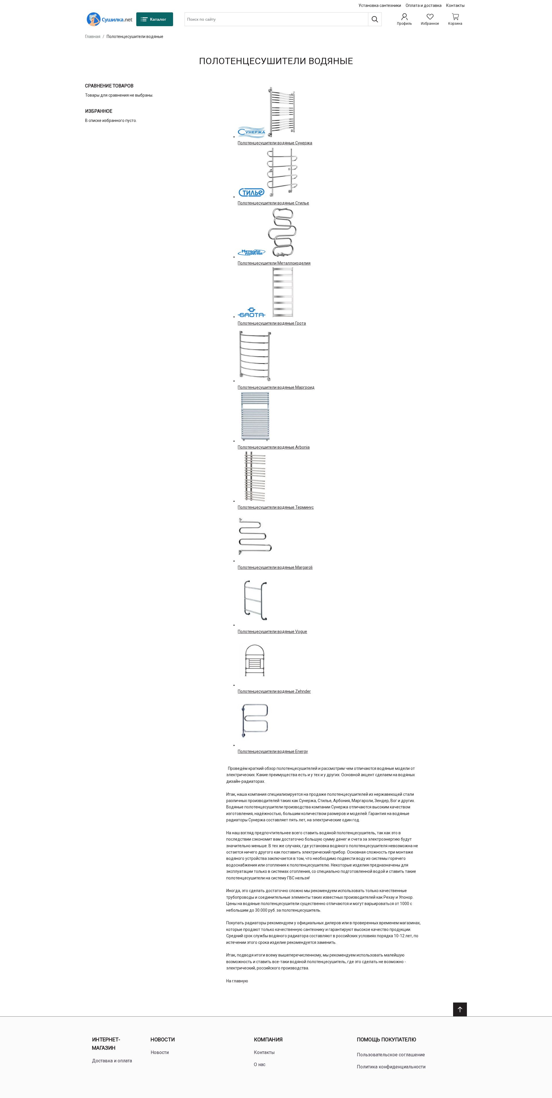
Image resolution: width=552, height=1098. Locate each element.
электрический (240, 968)
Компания (268, 1039)
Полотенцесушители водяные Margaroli (275, 567)
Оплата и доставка (424, 5)
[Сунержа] (251, 132)
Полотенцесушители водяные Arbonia (274, 447)
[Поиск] (375, 19)
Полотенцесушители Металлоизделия (274, 263)
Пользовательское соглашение (391, 1054)
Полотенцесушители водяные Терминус (276, 507)
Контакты (455, 5)
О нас (259, 1064)
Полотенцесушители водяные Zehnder (274, 691)
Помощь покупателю (386, 1039)
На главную (237, 981)
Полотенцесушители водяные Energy (273, 751)
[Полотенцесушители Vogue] (255, 600)
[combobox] (283, 19)
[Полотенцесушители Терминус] (255, 476)
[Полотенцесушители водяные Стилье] (282, 172)
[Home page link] (109, 19)
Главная (92, 36)
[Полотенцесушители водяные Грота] (282, 292)
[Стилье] (251, 192)
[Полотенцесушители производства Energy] (255, 721)
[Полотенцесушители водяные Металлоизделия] (282, 232)
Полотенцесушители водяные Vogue (272, 631)
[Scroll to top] (460, 1009)
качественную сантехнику (300, 929)
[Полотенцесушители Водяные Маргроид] (255, 356)
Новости (163, 1039)
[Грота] (251, 312)
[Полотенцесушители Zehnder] (255, 660)
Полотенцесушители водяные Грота (272, 323)
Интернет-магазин (106, 1043)
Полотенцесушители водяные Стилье (273, 203)
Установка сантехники (380, 5)
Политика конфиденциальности (391, 1067)
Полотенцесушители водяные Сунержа (275, 143)
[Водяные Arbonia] (255, 416)
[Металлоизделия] (251, 252)
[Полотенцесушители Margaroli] (255, 536)
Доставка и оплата (112, 1060)
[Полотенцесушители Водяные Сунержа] (282, 112)
